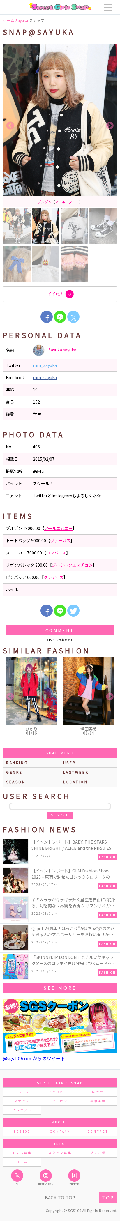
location (75, 781)
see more (60, 987)
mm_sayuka (45, 365)
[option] (63, 125)
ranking (17, 762)
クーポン (60, 1101)
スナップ (22, 1101)
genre (14, 772)
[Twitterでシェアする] (73, 611)
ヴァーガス (73, 201)
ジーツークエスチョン (72, 565)
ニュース (21, 1092)
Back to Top (60, 1197)
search (59, 815)
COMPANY (60, 1131)
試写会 (98, 1092)
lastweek (76, 772)
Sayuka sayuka (61, 349)
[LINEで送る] (60, 317)
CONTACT (98, 1131)
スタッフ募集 (60, 1153)
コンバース (56, 553)
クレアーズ (53, 577)
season (16, 781)
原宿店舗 (98, 1101)
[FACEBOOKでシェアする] (46, 317)
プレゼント (22, 1110)
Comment (59, 630)
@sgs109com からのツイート (34, 1058)
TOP (108, 1197)
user (69, 762)
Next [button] (109, 125)
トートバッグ (50, 201)
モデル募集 (22, 1153)
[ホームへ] (60, 6)
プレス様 (98, 1153)
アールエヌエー (58, 528)
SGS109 (22, 1131)
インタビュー (60, 1092)
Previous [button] (10, 125)
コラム (22, 1162)
